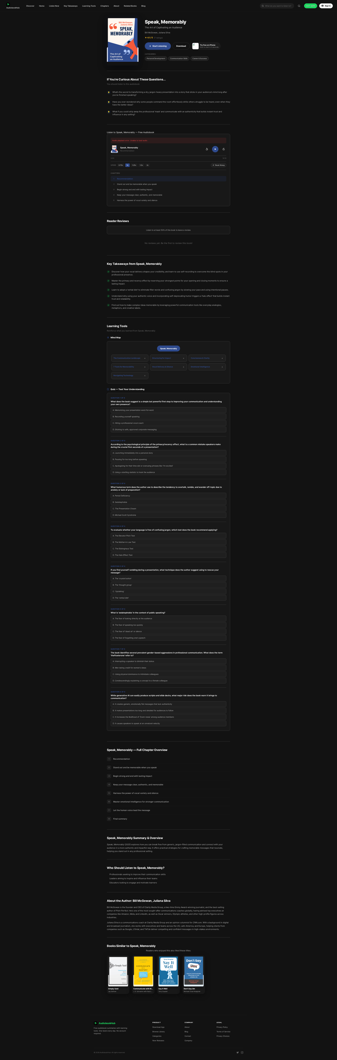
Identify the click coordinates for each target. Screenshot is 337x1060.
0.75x (121, 165)
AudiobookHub (12, 8)
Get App (310, 6)
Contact (188, 1036)
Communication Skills (178, 58)
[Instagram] (242, 1052)
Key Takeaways (71, 6)
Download (181, 46)
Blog (143, 6)
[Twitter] (237, 1052)
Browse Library (158, 1032)
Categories (156, 1036)
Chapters (104, 6)
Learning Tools (89, 6)
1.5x (141, 165)
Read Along (220, 165)
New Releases (158, 1040)
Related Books (130, 6)
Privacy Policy (222, 1027)
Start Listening (159, 46)
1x (127, 165)
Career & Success (199, 58)
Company (188, 1040)
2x (147, 165)
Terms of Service (223, 1032)
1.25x (134, 165)
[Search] (299, 6)
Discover (30, 6)
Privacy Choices (223, 1036)
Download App (158, 1027)
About (116, 6)
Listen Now (54, 6)
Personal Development (156, 58)
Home (41, 6)
